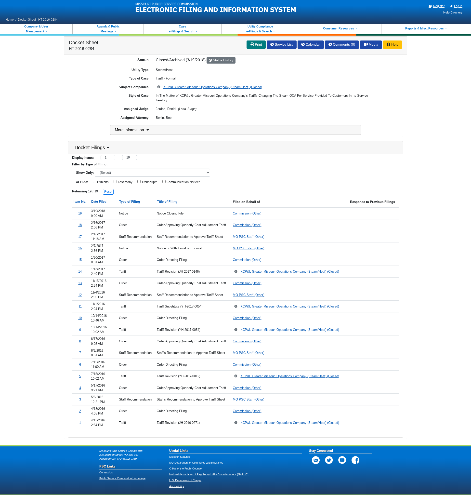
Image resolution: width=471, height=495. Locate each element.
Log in (458, 6)
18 (80, 225)
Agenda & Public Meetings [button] (108, 29)
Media (373, 44)
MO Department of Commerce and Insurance (196, 462)
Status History (222, 60)
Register (439, 6)
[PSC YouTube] (342, 460)
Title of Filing (167, 201)
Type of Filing (129, 201)
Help (394, 44)
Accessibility (176, 486)
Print (258, 44)
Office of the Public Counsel (185, 468)
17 (80, 237)
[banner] (216, 8)
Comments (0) (343, 44)
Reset (108, 191)
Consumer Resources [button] (339, 28)
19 (80, 213)
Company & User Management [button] (36, 29)
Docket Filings (90, 147)
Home (10, 19)
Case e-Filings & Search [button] (181, 29)
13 (80, 283)
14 (80, 271)
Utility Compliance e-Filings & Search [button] (259, 29)
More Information (129, 130)
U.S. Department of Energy (185, 480)
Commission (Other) (247, 213)
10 (80, 318)
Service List (283, 44)
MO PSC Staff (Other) (248, 237)
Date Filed (98, 201)
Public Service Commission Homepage (122, 478)
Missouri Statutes (179, 456)
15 (80, 260)
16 (80, 248)
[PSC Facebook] (355, 460)
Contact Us (106, 472)
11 (80, 306)
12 (80, 295)
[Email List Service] (316, 460)
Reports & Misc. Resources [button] (425, 28)
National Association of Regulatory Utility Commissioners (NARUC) (209, 474)
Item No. (80, 201)
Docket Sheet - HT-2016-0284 (38, 19)
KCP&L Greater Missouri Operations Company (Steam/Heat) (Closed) (212, 87)
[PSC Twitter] (329, 460)
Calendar (312, 44)
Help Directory (452, 12)
